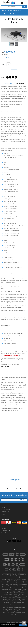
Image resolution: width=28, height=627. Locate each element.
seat (19, 559)
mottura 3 (16, 572)
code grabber (10, 592)
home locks (5, 554)
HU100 (10, 609)
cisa (21, 572)
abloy (16, 604)
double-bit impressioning (15, 602)
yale (12, 579)
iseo (15, 574)
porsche (22, 557)
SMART (11, 594)
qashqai (24, 589)
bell (18, 599)
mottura (4, 579)
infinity (5, 557)
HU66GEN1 (10, 612)
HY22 (14, 569)
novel (20, 604)
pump (25, 582)
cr (12, 574)
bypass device (4, 597)
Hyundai (6, 569)
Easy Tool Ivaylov (12, 557)
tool (22, 569)
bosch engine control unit (16, 587)
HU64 (24, 609)
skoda (16, 559)
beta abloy (12, 577)
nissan (19, 589)
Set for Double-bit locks (8, 13)
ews (16, 589)
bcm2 (24, 587)
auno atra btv (6, 577)
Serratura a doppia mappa (19, 607)
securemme (6, 602)
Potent (24, 572)
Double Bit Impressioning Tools (10, 12)
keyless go (11, 589)
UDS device (21, 594)
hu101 (24, 562)
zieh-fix (14, 599)
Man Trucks (4, 567)
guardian (4, 604)
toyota (7, 584)
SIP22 (25, 567)
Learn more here (7, 625)
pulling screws (10, 604)
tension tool (4, 572)
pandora (16, 592)
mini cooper (22, 554)
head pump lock (12, 582)
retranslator (5, 599)
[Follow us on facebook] (7, 541)
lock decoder (19, 582)
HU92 (20, 609)
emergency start (6, 587)
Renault (6, 594)
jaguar (17, 564)
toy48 (8, 552)
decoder (23, 579)
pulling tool (23, 599)
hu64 (20, 562)
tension (18, 569)
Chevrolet (4, 562)
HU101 (16, 614)
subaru (13, 597)
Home (2, 10)
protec (24, 604)
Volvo (13, 564)
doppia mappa (10, 607)
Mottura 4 (11, 572)
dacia (4, 607)
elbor (19, 579)
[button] (25, 35)
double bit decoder (7, 574)
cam (15, 579)
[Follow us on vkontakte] (20, 541)
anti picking (22, 577)
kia (10, 569)
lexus (3, 584)
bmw (19, 557)
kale (9, 579)
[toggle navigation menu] (22, 2)
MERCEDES (15, 562)
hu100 (9, 562)
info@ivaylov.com (6, 532)
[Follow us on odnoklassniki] (18, 541)
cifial (17, 577)
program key (5, 589)
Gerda (4, 552)
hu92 (12, 552)
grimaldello (5, 609)
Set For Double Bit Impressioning (13, 10)
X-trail (5, 592)
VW (10, 597)
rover (9, 564)
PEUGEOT (22, 564)
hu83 (10, 599)
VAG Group (7, 559)
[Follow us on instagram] (10, 541)
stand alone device (14, 584)
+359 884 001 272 (6, 530)
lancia (17, 554)
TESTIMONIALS (20, 83)
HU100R (24, 597)
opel (23, 559)
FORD (4, 564)
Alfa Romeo (15, 567)
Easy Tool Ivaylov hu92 (20, 552)
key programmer (22, 584)
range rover (22, 592)
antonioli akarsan (21, 574)
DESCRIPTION (7, 83)
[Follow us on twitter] (13, 541)
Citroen (9, 567)
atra (23, 602)
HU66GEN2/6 (18, 612)
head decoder (4, 582)
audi (12, 559)
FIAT (21, 567)
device (15, 594)
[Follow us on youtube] (15, 541)
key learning (11, 554)
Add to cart (14, 71)
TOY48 (4, 612)
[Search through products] (24, 6)
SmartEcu (19, 597)
